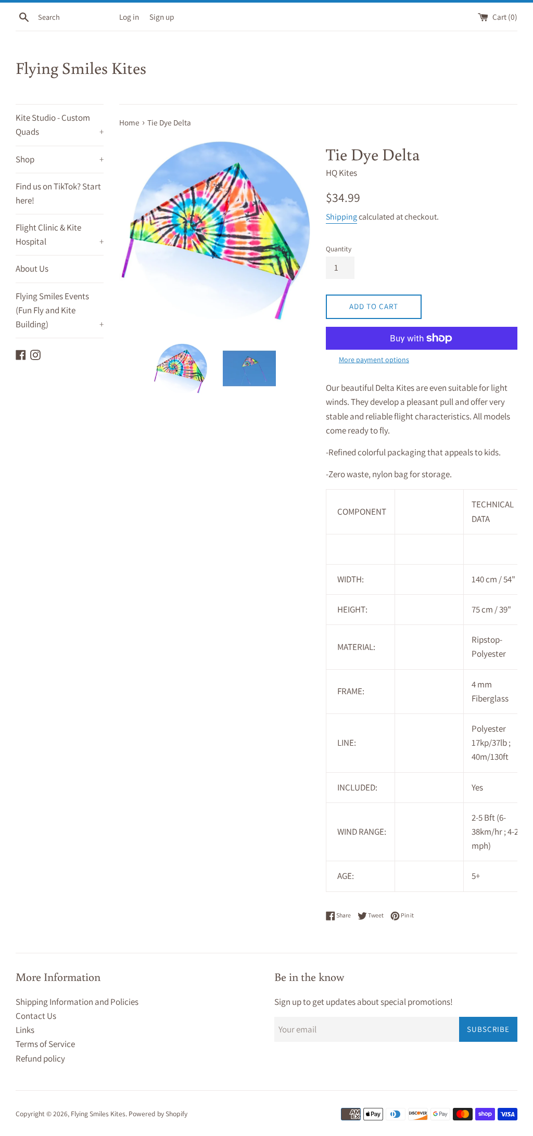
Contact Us (36, 1016)
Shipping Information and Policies (77, 1001)
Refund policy (40, 1058)
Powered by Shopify (158, 1113)
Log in (129, 16)
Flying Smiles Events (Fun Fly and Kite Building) (60, 310)
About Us (32, 268)
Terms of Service (45, 1044)
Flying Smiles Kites (81, 68)
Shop (60, 159)
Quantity (338, 248)
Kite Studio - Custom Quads (60, 124)
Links (25, 1030)
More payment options (374, 359)
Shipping (341, 216)
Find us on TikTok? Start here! (58, 193)
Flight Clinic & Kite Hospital (60, 234)
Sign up (161, 16)
